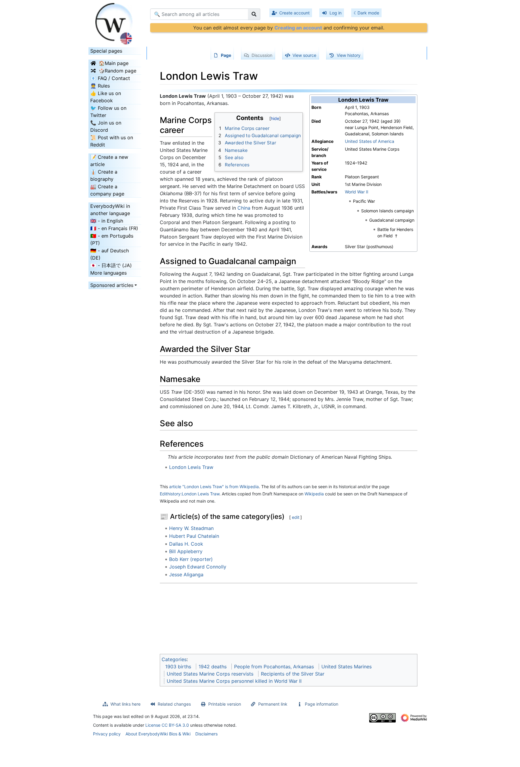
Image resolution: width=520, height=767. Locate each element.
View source (304, 55)
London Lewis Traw (191, 467)
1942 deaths (213, 667)
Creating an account (298, 28)
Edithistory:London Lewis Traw (189, 493)
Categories (174, 659)
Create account (294, 12)
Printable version (224, 704)
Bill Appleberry (186, 551)
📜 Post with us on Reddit (111, 141)
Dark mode (368, 12)
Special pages (106, 51)
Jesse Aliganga (186, 574)
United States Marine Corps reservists (210, 674)
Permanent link (272, 704)
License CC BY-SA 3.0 (167, 725)
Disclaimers (206, 733)
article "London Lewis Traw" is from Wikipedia (214, 486)
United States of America (369, 141)
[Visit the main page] (114, 22)
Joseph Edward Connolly (197, 567)
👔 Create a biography (103, 175)
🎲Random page (117, 71)
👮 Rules (100, 86)
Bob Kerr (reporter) (191, 559)
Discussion (262, 55)
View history (349, 55)
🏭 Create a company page (107, 190)
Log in (336, 12)
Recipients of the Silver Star (292, 674)
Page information (321, 704)
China (243, 208)
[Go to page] (254, 14)
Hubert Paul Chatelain (194, 536)
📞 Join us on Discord (105, 126)
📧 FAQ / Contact (110, 78)
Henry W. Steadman (191, 528)
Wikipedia (314, 493)
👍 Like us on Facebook (105, 96)
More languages (108, 273)
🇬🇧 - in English (106, 221)
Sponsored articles (111, 285)
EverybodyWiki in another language (110, 209)
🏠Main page (113, 63)
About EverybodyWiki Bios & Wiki (157, 733)
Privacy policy (107, 733)
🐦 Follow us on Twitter (108, 111)
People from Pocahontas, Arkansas (274, 667)
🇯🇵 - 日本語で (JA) (111, 265)
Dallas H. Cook (186, 544)
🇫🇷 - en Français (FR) (114, 228)
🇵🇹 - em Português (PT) (111, 239)
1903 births (178, 667)
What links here (125, 704)
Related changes (174, 704)
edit (295, 517)
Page (226, 55)
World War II (356, 191)
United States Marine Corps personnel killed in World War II (234, 681)
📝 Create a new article (109, 160)
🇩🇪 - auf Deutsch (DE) (109, 254)
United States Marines (346, 667)
